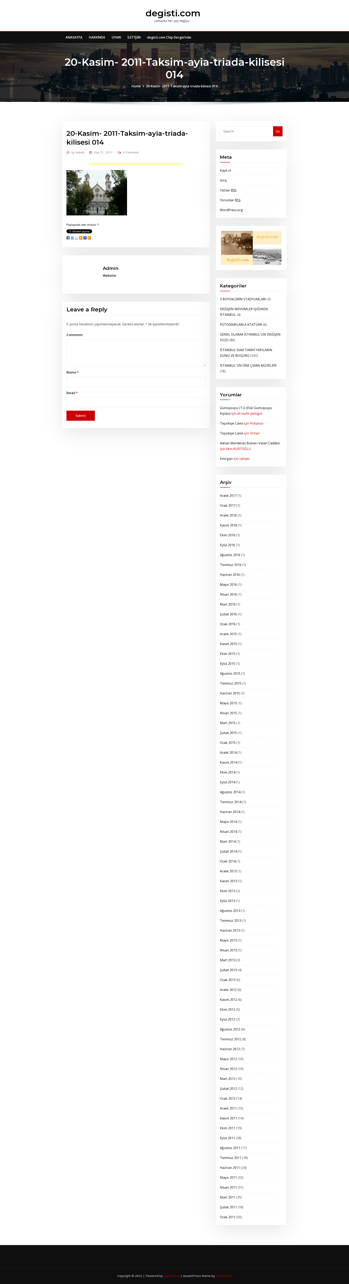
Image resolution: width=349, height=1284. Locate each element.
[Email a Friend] (76, 237)
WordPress (172, 1276)
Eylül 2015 (227, 663)
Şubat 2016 (228, 614)
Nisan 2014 (228, 831)
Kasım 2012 (228, 999)
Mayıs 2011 (228, 1177)
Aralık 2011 (228, 1108)
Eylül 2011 (227, 1138)
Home (136, 86)
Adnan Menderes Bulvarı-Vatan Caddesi (250, 443)
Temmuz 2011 (230, 1158)
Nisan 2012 (228, 1069)
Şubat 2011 (228, 1207)
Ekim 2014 (227, 772)
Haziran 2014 (230, 812)
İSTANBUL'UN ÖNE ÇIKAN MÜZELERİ (248, 365)
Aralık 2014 (228, 752)
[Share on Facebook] (68, 237)
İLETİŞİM (134, 37)
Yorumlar (230, 200)
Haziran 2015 (230, 693)
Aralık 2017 (228, 495)
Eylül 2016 (227, 545)
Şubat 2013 (228, 970)
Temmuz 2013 (230, 920)
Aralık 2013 (228, 871)
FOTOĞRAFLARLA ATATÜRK (241, 324)
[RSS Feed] (89, 237)
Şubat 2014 (228, 851)
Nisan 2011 (228, 1187)
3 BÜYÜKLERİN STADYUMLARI (243, 299)
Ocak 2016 (227, 624)
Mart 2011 (227, 1197)
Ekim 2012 (227, 1009)
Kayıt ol (225, 170)
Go (278, 131)
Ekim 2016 (227, 535)
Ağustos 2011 (230, 1148)
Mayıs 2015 (228, 703)
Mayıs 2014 (228, 821)
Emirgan (226, 458)
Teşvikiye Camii (231, 423)
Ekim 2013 (227, 891)
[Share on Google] (85, 237)
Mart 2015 (227, 723)
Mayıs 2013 (228, 940)
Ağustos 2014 (230, 792)
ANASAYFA (74, 37)
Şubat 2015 (228, 733)
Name (72, 372)
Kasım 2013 (228, 881)
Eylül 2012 (227, 1019)
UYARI (116, 37)
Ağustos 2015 (230, 673)
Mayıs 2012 (228, 1059)
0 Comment (131, 152)
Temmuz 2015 (230, 683)
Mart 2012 (227, 1078)
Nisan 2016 (228, 594)
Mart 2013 (227, 960)
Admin (77, 152)
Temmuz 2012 (230, 1039)
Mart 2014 (227, 841)
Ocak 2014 (227, 861)
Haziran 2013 (230, 930)
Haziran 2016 (230, 574)
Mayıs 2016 (228, 584)
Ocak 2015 (227, 742)
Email (72, 393)
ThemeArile (224, 1276)
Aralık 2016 (228, 515)
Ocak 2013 (227, 980)
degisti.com (173, 13)
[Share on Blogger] (80, 237)
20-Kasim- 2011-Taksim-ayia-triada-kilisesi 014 (182, 86)
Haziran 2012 (230, 1049)
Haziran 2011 (230, 1167)
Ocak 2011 (227, 1217)
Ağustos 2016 (230, 555)
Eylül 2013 (227, 901)
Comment (74, 335)
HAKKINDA (97, 37)
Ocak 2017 (227, 505)
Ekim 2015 (227, 653)
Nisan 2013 (228, 950)
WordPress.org (231, 210)
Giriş (223, 180)
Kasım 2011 (228, 1118)
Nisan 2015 (228, 713)
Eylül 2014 (227, 782)
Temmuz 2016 (230, 565)
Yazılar (228, 190)
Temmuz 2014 (230, 802)
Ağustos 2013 (230, 910)
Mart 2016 (227, 604)
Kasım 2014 (228, 762)
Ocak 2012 (227, 1098)
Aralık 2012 (228, 990)
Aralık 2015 (228, 634)
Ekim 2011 (227, 1128)
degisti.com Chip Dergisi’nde (169, 37)
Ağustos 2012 (230, 1029)
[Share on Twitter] (72, 237)
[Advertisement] (137, 164)
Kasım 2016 (228, 525)
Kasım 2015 (228, 644)
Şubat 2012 (228, 1088)
